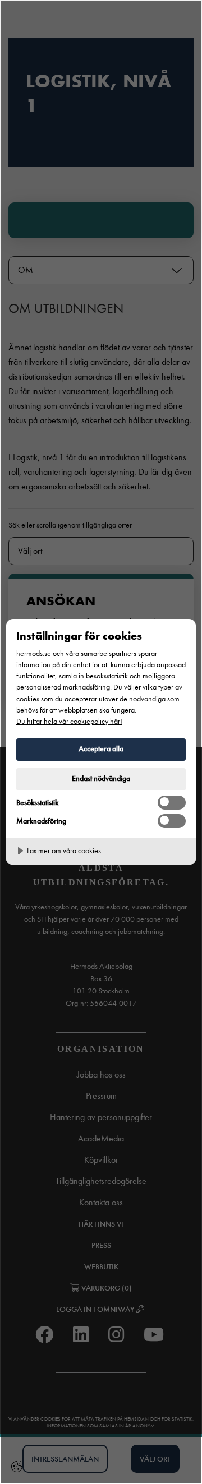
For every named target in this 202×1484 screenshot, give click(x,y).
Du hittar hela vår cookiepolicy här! (69, 721)
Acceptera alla (101, 748)
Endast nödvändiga (101, 778)
